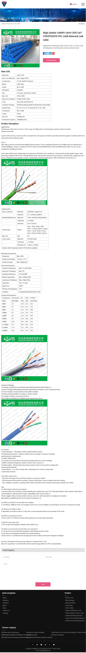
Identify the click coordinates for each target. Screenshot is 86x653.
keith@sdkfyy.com (45, 650)
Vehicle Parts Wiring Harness (75, 621)
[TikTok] (49, 644)
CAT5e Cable (16, 23)
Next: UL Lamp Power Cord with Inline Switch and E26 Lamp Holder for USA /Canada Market (31, 544)
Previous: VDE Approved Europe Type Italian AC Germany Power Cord (23, 541)
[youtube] (54, 644)
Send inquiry (51, 60)
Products (9, 23)
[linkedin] (45, 644)
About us (6, 600)
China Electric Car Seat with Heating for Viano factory (68, 632)
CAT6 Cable (69, 605)
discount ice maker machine (35, 632)
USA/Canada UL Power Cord (75, 613)
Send (43, 584)
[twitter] (37, 644)
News (5, 605)
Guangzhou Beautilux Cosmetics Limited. (39, 637)
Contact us (6, 610)
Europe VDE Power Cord (73, 610)
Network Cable (70, 603)
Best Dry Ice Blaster (57, 635)
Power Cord (69, 598)
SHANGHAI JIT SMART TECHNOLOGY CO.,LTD (16, 635)
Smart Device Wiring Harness (75, 618)
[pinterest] (41, 644)
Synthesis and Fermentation (10, 632)
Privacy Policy (56, 648)
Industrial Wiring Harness (74, 615)
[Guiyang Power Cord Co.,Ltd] (4, 4)
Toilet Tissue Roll (31, 635)
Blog (4, 608)
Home (4, 23)
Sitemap (5, 613)
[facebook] (33, 644)
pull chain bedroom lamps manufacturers (14, 637)
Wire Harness (70, 600)
